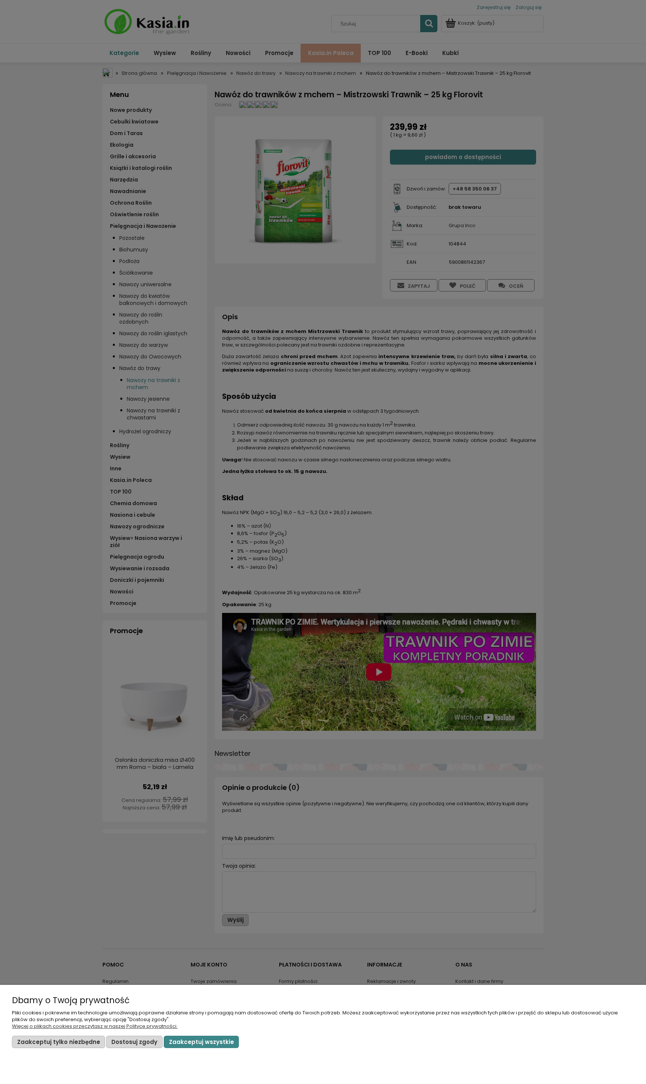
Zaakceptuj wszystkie (201, 1042)
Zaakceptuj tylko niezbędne (58, 1042)
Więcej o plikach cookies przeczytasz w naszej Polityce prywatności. (95, 1026)
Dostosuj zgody (134, 1042)
